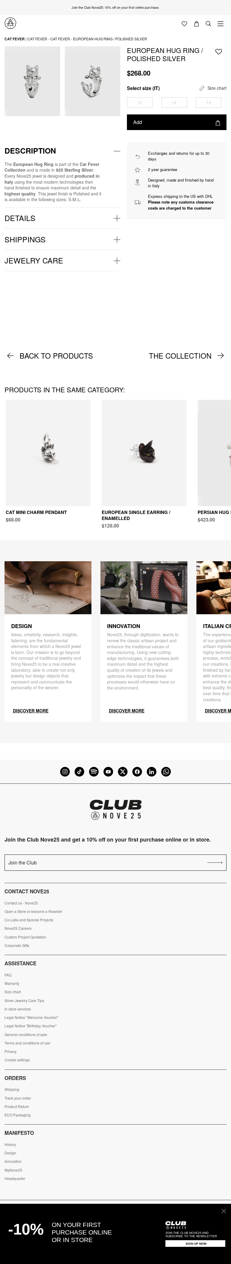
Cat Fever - (38, 38)
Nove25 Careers (18, 928)
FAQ (8, 975)
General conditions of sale (26, 1034)
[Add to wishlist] (218, 51)
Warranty (12, 983)
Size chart (13, 991)
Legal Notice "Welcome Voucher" (31, 1017)
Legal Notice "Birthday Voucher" (31, 1025)
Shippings (25, 239)
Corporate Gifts (17, 945)
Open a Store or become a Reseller (33, 911)
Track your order (18, 1098)
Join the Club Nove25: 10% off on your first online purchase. (115, 7)
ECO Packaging (18, 1115)
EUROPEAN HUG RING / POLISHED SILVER (110, 38)
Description (30, 150)
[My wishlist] (184, 23)
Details (20, 217)
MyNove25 (13, 1170)
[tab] (62, 150)
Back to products (56, 356)
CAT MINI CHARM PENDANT (36, 512)
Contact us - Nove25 (21, 903)
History (10, 1144)
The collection (180, 356)
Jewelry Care (34, 260)
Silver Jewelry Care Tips (24, 1000)
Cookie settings (17, 1059)
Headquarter (15, 1178)
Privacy (11, 1051)
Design (10, 1152)
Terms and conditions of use (27, 1043)
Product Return (17, 1106)
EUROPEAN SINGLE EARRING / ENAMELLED (136, 515)
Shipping (12, 1089)
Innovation (13, 1161)
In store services (18, 1009)
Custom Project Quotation (25, 937)
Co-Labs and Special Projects (29, 919)
